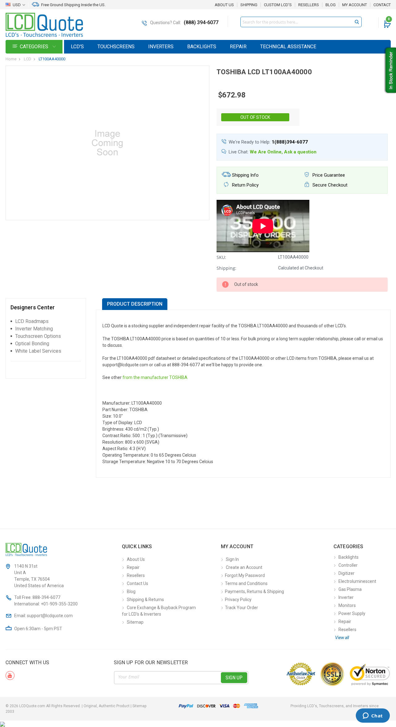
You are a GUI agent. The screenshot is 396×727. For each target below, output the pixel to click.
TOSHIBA (178, 377)
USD (17, 4)
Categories (35, 46)
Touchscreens (116, 46)
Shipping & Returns (145, 599)
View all (342, 637)
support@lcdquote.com (50, 615)
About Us (224, 4)
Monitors (347, 605)
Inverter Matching (34, 329)
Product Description (134, 304)
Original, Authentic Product (107, 706)
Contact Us (137, 583)
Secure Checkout (329, 185)
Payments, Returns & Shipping (254, 591)
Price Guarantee (328, 175)
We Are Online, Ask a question (283, 152)
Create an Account (244, 567)
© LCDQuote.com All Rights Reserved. (76, 706)
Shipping (248, 5)
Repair (238, 46)
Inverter (346, 597)
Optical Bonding (32, 343)
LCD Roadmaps (32, 321)
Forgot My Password (245, 575)
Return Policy (245, 185)
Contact (382, 5)
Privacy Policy (238, 599)
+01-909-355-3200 (59, 603)
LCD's (77, 46)
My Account (354, 5)
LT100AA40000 (52, 59)
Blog (330, 5)
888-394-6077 (46, 597)
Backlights (201, 46)
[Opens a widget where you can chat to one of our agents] (372, 716)
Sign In (232, 559)
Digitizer (346, 573)
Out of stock (255, 117)
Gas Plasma (350, 589)
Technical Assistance (288, 46)
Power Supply (351, 613)
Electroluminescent (357, 581)
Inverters (161, 46)
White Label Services (38, 351)
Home (11, 59)
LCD (27, 59)
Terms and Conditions (246, 583)
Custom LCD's (278, 5)
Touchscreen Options (38, 336)
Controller (348, 565)
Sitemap (135, 622)
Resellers (308, 5)
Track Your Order (241, 607)
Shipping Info (245, 175)
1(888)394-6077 (290, 142)
